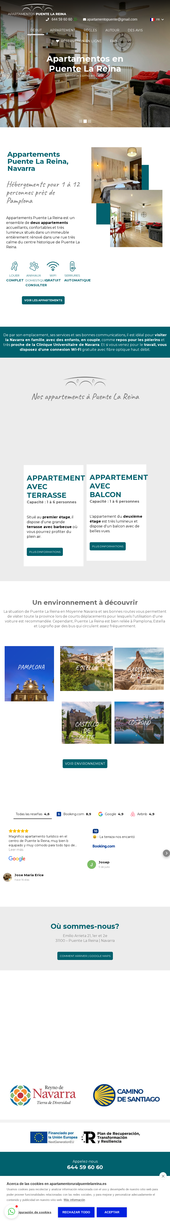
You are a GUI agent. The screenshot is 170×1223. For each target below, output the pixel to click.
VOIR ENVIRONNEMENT (85, 764)
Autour (112, 30)
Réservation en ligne (80, 41)
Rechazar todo (76, 1212)
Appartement (62, 30)
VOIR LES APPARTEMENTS (43, 300)
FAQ (113, 41)
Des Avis (135, 30)
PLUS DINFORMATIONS (44, 551)
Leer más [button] (16, 850)
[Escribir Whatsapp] (75, 19)
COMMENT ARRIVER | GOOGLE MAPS (85, 956)
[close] (163, 1176)
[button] (3, 853)
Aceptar (111, 1212)
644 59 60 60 (62, 19)
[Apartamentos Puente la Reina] (37, 15)
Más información (74, 1200)
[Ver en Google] (17, 858)
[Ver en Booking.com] (104, 846)
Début (36, 30)
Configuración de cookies (31, 1212)
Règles (90, 30)
